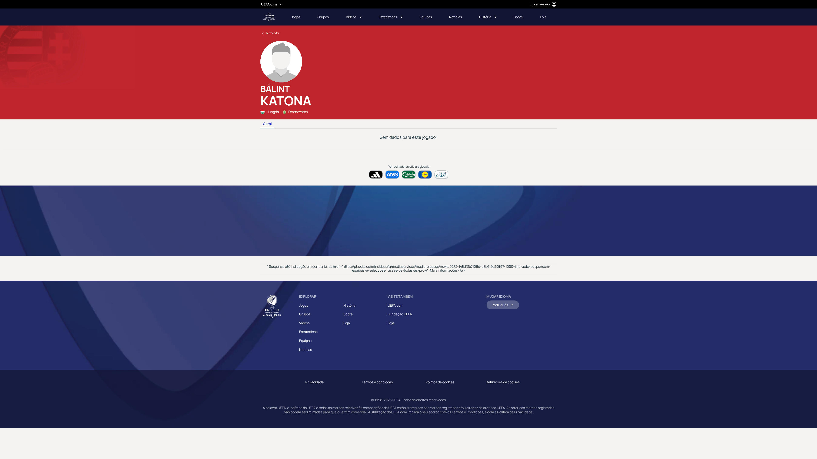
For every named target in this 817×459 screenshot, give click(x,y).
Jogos (303, 305)
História (349, 305)
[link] (296, 17)
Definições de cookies (503, 382)
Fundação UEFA (400, 314)
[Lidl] (425, 174)
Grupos (304, 314)
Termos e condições (377, 382)
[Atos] (392, 174)
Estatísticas (308, 331)
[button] (353, 17)
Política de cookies (440, 382)
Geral (267, 124)
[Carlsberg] (409, 174)
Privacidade (314, 382)
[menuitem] (299, 17)
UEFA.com (395, 305)
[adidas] (376, 174)
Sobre (348, 314)
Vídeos (304, 323)
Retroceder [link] (272, 33)
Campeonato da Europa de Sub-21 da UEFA (269, 17)
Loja (346, 323)
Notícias (305, 349)
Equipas (305, 340)
